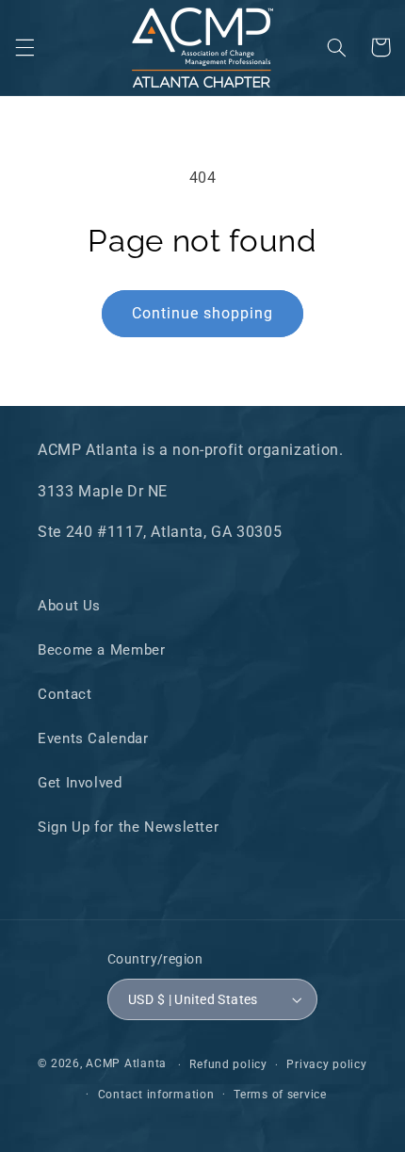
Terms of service (280, 1094)
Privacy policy (326, 1064)
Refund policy (228, 1064)
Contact (64, 694)
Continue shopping (203, 313)
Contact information (156, 1094)
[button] (24, 47)
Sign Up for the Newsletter (128, 827)
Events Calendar (93, 738)
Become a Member (101, 649)
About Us (69, 605)
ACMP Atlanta (126, 1064)
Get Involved (80, 782)
